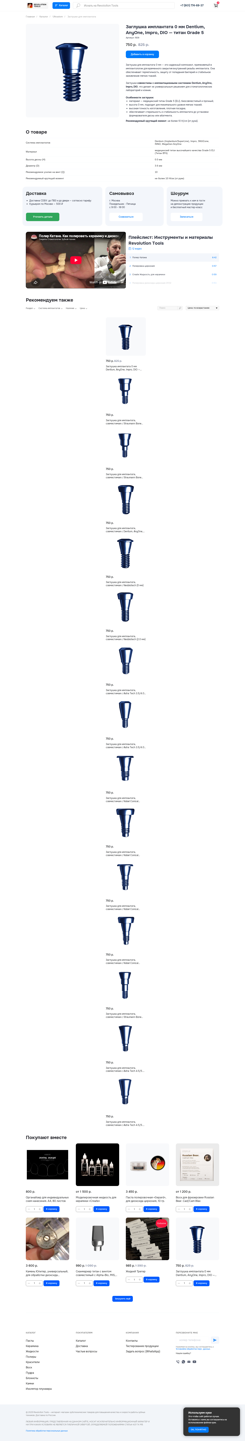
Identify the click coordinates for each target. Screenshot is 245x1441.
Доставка (82, 1346)
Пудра (30, 1373)
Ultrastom (58, 16)
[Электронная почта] (189, 1362)
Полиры (31, 1357)
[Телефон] (178, 1362)
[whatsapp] (183, 1362)
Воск (29, 1367)
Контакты (132, 1340)
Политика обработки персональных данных (47, 1430)
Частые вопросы (86, 1351)
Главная (30, 16)
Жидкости (32, 1351)
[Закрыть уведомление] (237, 1410)
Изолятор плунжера (39, 1389)
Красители (33, 1362)
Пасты (30, 1340)
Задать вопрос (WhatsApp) (143, 1351)
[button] (183, 1353)
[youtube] (194, 1362)
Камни (30, 1383)
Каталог (44, 16)
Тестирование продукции (142, 1346)
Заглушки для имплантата (82, 16)
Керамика (32, 1346)
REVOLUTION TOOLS (40, 5)
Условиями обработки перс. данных (193, 1349)
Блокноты (32, 1378)
